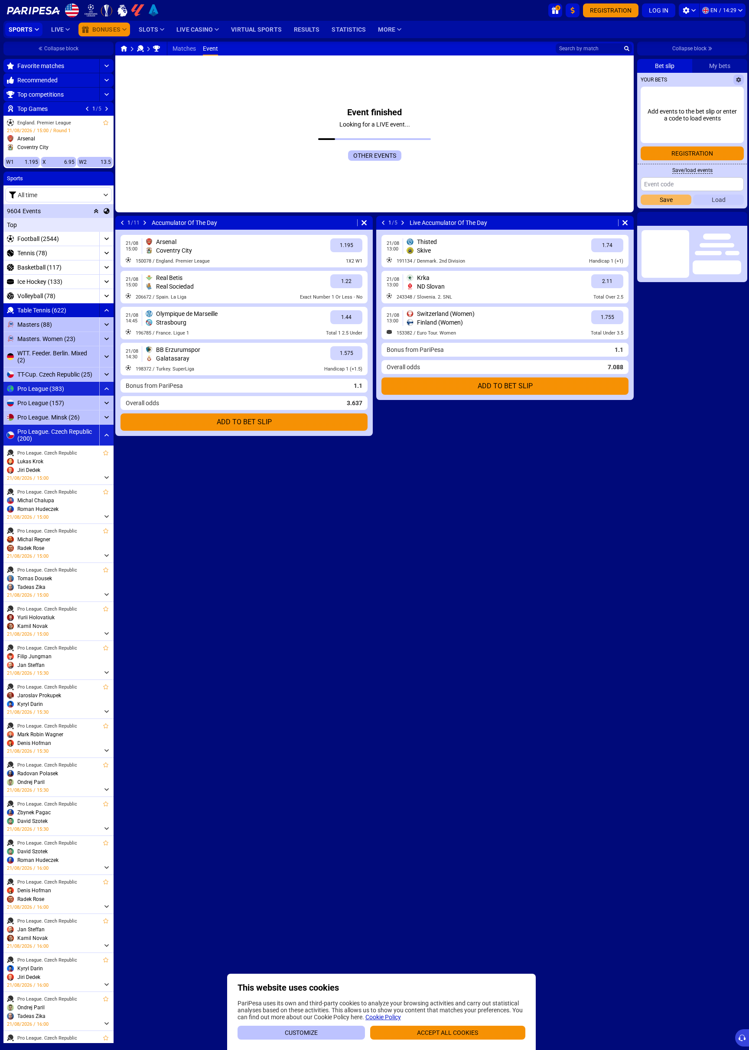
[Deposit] (573, 10)
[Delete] (364, 223)
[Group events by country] (106, 211)
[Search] (627, 48)
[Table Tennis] (140, 48)
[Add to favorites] (105, 122)
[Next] (106, 108)
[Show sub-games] (106, 477)
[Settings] (689, 10)
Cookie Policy (383, 1017)
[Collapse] (106, 310)
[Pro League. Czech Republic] (156, 48)
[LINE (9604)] (124, 48)
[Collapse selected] (96, 211)
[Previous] (87, 108)
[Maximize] (106, 66)
